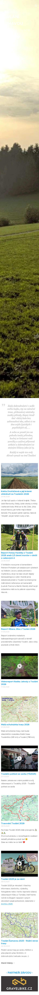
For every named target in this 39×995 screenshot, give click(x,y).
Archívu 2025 (7, 904)
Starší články (7, 963)
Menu (36, 5)
